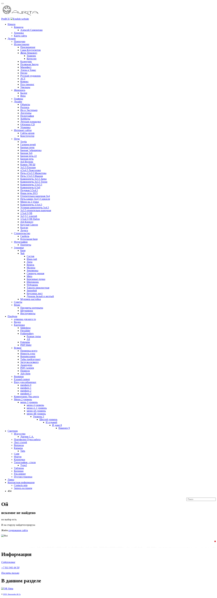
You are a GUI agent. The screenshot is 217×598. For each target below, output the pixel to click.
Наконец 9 (64, 428)
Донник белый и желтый (40, 296)
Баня (22, 250)
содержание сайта (18, 530)
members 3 (25, 393)
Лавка (11, 479)
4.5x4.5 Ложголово (30, 170)
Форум (17, 456)
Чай (22, 253)
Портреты (25, 244)
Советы (18, 302)
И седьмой (51, 422)
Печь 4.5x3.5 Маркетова (33, 173)
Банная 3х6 (26, 153)
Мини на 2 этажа (29, 201)
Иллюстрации (21, 44)
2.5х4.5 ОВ (26, 213)
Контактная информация (21, 482)
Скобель (24, 236)
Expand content (22, 379)
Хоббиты (25, 118)
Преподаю (19, 41)
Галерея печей (28, 144)
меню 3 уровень (29, 402)
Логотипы (25, 113)
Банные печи (27, 147)
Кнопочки (19, 459)
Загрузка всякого (29, 362)
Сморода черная (35, 273)
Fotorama (25, 342)
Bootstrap (19, 376)
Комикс (24, 81)
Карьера (18, 448)
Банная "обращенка (30, 150)
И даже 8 (57, 425)
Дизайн (18, 101)
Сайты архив (27, 133)
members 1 (25, 388)
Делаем (12, 38)
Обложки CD (27, 124)
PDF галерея (27, 368)
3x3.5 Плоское (28, 167)
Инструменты (27, 313)
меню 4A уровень (36, 410)
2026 (5, 594)
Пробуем (12, 316)
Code (16, 453)
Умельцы (25, 87)
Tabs (22, 451)
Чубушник (32, 284)
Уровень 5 (38, 416)
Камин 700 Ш (27, 164)
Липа (29, 262)
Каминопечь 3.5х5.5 (31, 184)
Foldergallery (27, 333)
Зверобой (32, 290)
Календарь (26, 61)
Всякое (17, 347)
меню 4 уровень (35, 405)
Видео (17, 322)
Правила (25, 370)
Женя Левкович (28, 53)
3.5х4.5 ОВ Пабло (30, 219)
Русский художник (30, 75)
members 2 (25, 390)
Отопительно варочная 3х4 (35, 196)
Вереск (30, 264)
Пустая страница (23, 476)
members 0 (25, 385)
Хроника (19, 32)
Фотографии (21, 242)
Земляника (32, 270)
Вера (23, 95)
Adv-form (25, 373)
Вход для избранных (25, 382)
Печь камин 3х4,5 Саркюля (35, 199)
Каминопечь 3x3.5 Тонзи (33, 181)
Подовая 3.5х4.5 (29, 190)
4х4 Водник (26, 161)
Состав (30, 256)
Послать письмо (10, 573)
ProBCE (5, 18)
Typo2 (23, 465)
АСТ (22, 78)
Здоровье (19, 247)
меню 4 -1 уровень (37, 408)
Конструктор (27, 136)
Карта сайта (20, 35)
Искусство (19, 433)
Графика (18, 98)
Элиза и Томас (28, 70)
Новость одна (27, 353)
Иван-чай (32, 259)
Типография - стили (25, 462)
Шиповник (33, 282)
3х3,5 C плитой (28, 216)
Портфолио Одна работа (27, 439)
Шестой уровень (48, 419)
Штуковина (26, 310)
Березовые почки (36, 279)
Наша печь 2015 (29, 193)
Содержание (8, 562)
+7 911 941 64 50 (10, 567)
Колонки (19, 471)
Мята (29, 276)
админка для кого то (25, 319)
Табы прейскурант (30, 359)
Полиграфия (27, 116)
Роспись (24, 107)
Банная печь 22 (28, 156)
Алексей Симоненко (31, 30)
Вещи (17, 305)
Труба (23, 141)
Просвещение (27, 47)
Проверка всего (28, 350)
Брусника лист (35, 293)
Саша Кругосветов (30, 50)
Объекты (25, 104)
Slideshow (25, 327)
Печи (17, 138)
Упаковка (25, 127)
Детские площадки (30, 121)
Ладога (24, 230)
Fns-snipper (20, 473)
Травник (31, 55)
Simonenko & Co (14, 594)
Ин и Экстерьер (28, 110)
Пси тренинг (27, 84)
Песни (23, 73)
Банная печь (27, 158)
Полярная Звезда (29, 64)
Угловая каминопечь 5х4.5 (34, 207)
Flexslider (25, 330)
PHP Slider (25, 345)
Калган (24, 227)
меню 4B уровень (36, 413)
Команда (18, 27)
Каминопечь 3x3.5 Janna (33, 179)
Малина (31, 267)
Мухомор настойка (30, 299)
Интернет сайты (23, 130)
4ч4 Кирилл (26, 221)
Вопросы (19, 445)
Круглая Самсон (29, 224)
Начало (11, 24)
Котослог (32, 58)
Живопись (19, 90)
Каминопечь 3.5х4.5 (31, 204)
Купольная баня (28, 239)
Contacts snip (20, 485)
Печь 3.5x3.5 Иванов (31, 176)
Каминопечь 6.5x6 (30, 187)
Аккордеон (26, 365)
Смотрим (13, 431)
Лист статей (20, 442)
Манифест (25, 67)
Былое (23, 93)
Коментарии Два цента (26, 396)
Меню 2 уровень (23, 399)
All (28, 339)
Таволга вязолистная (38, 287)
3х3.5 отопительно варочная (35, 210)
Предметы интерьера (31, 307)
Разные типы (34, 336)
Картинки (19, 325)
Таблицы (19, 468)
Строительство (22, 233)
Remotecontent (27, 356)
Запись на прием (23, 488)
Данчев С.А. (27, 436)
